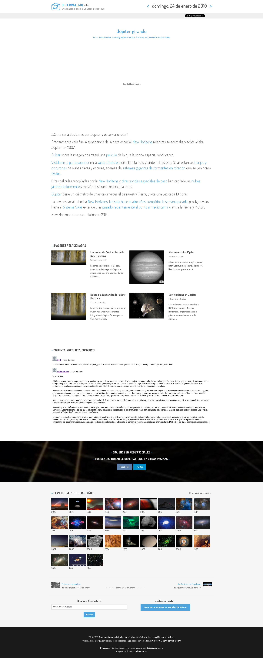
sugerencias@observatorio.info (149, 647)
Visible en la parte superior (70, 162)
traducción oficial (125, 637)
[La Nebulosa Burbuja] (184, 522)
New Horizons (142, 141)
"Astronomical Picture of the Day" (160, 637)
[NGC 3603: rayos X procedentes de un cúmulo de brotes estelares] (166, 541)
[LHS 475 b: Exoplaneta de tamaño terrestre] (95, 504)
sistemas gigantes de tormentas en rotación (153, 167)
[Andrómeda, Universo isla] (202, 522)
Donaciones (105, 647)
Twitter (139, 466)
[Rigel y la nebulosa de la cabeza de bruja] (113, 504)
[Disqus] (131, 389)
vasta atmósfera (109, 162)
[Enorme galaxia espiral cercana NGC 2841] (131, 504)
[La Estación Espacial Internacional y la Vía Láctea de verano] (113, 522)
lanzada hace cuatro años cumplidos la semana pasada (148, 201)
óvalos (55, 173)
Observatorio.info (106, 637)
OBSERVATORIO (72, 5)
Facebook (124, 466)
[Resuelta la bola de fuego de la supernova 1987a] (77, 560)
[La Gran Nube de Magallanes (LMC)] (59, 560)
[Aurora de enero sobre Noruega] (131, 522)
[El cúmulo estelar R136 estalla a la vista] (59, 522)
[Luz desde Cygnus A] (77, 522)
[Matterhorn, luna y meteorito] (166, 504)
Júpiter (56, 193)
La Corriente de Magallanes (189, 584)
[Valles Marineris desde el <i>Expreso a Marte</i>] (113, 541)
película (111, 154)
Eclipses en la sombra (71, 584)
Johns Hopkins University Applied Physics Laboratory (121, 37)
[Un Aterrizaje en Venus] (202, 541)
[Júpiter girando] (166, 522)
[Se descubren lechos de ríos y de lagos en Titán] (95, 541)
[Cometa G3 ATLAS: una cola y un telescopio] (59, 504)
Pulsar (55, 154)
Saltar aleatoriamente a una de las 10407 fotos (165, 607)
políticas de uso (124, 640)
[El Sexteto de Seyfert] (131, 541)
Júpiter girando (132, 31)
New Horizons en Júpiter (182, 294)
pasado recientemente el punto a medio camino (136, 207)
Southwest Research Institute (157, 37)
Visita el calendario (200, 493)
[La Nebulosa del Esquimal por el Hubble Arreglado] (184, 541)
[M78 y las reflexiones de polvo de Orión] (202, 504)
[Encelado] (148, 541)
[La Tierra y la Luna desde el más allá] (77, 504)
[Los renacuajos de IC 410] (184, 504)
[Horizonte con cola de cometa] (59, 541)
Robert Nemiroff (148, 640)
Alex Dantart (141, 651)
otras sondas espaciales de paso (144, 180)
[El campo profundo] (95, 560)
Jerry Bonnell (168, 640)
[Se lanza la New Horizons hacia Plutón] (77, 541)
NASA (95, 37)
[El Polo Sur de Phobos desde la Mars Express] (148, 522)
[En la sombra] (148, 504)
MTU (158, 640)
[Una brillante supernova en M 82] (95, 522)
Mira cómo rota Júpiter (181, 252)
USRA (177, 640)
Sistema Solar (72, 207)
